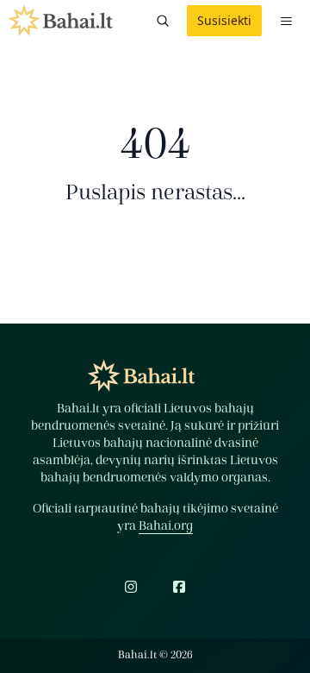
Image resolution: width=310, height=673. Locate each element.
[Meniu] (286, 20)
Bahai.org (166, 526)
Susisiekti (224, 20)
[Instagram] (131, 586)
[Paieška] (163, 20)
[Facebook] (179, 586)
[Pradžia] (61, 20)
